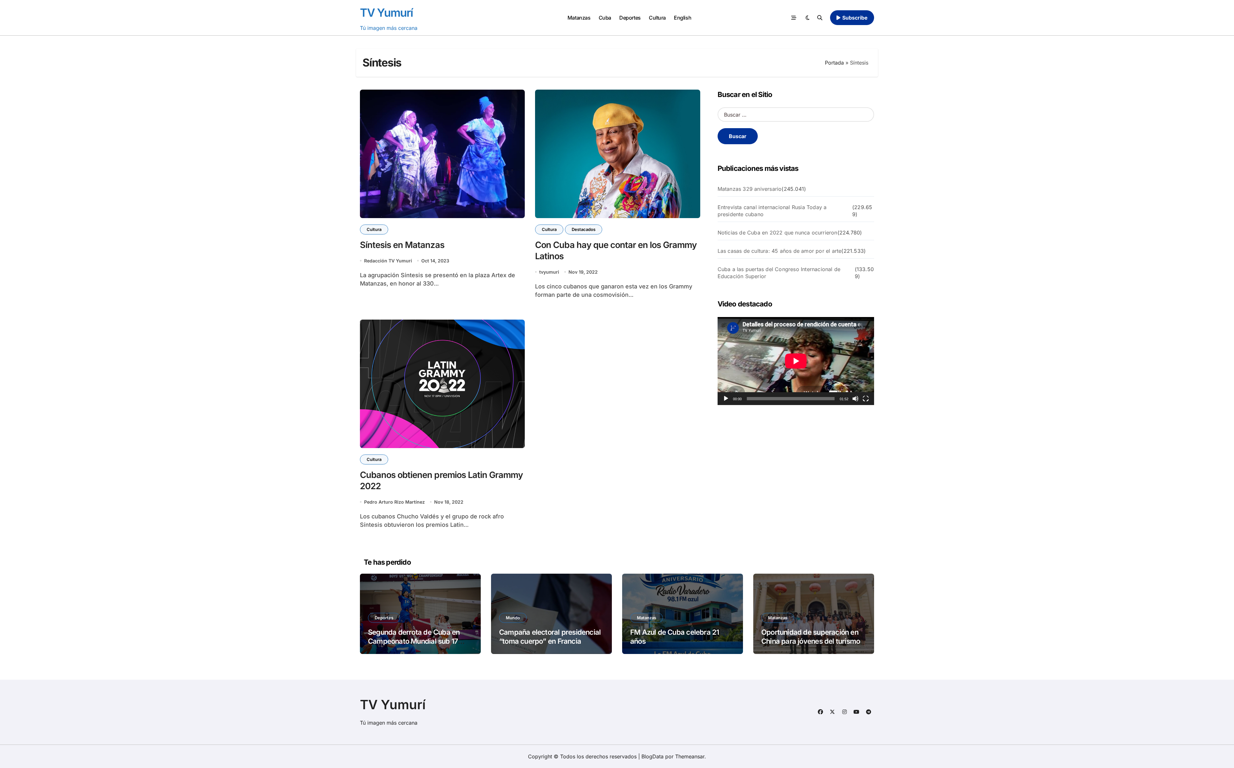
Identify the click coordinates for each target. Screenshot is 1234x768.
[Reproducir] (726, 398)
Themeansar (689, 756)
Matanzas (579, 17)
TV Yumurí (386, 12)
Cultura (657, 17)
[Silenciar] (855, 398)
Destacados (583, 229)
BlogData (652, 756)
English (682, 17)
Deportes (629, 17)
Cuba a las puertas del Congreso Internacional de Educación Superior (779, 272)
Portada (834, 62)
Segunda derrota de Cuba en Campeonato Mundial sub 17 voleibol (414, 641)
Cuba (605, 17)
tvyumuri (549, 272)
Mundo (513, 617)
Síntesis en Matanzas (402, 245)
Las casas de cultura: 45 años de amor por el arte (780, 251)
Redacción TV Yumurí (388, 260)
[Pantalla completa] (866, 398)
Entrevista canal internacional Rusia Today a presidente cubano (772, 210)
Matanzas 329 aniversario (750, 189)
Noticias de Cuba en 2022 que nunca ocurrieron (777, 232)
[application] (796, 361)
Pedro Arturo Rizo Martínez (394, 502)
